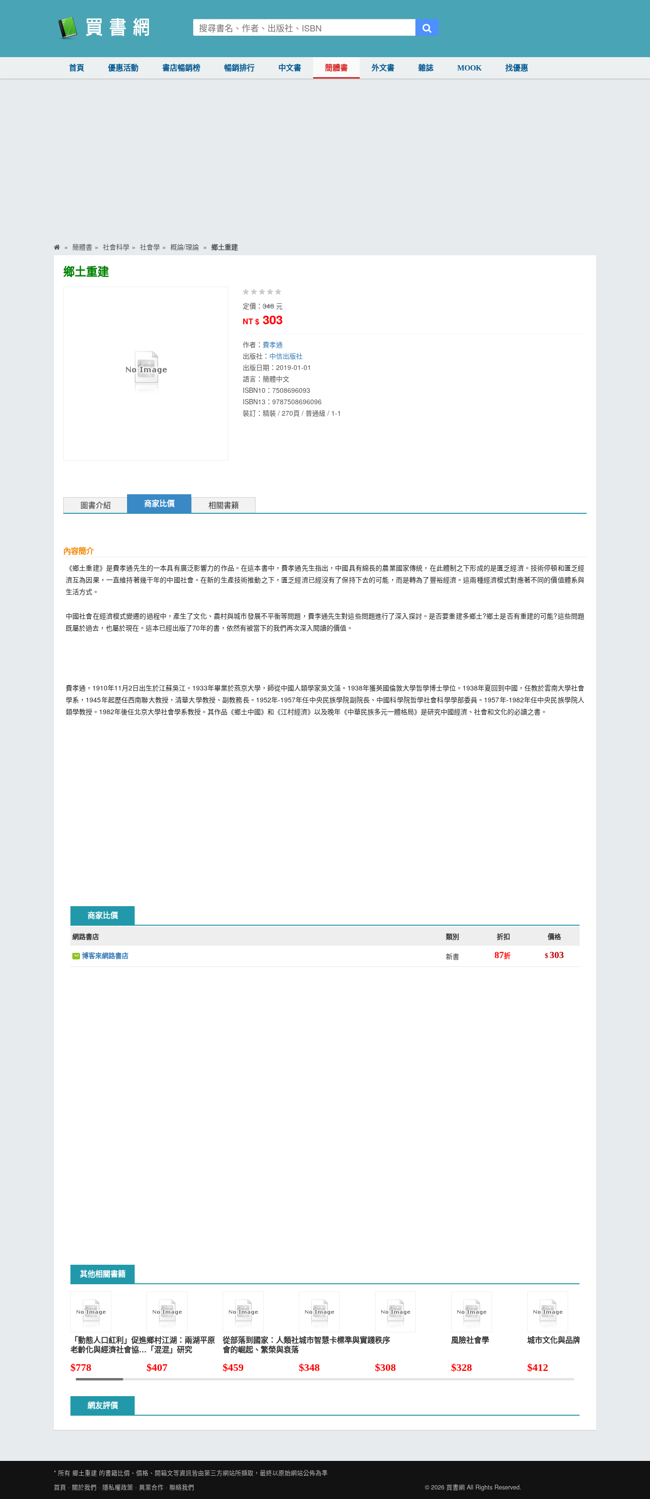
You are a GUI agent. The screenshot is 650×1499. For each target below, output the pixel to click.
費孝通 (273, 344)
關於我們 (84, 1487)
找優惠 (516, 68)
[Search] (427, 27)
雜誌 (425, 68)
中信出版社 (286, 355)
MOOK (469, 68)
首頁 (76, 68)
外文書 (383, 68)
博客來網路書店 (104, 955)
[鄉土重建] (145, 373)
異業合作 (151, 1487)
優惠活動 (123, 68)
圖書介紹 (95, 505)
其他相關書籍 (103, 1274)
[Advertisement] (325, 166)
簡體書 (336, 68)
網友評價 (103, 1405)
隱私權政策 (117, 1487)
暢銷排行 (239, 68)
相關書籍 (223, 505)
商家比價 (159, 504)
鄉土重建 (84, 1473)
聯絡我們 (181, 1487)
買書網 (455, 1487)
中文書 (289, 68)
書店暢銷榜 (181, 68)
